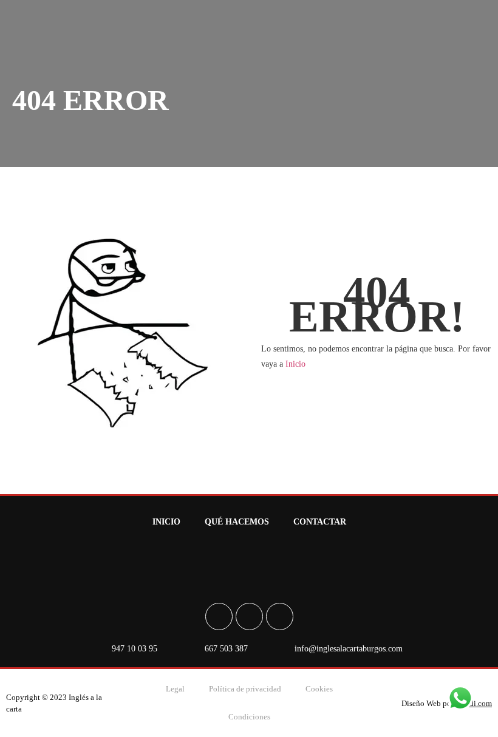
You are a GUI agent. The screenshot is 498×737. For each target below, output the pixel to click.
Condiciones (249, 716)
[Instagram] (249, 616)
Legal (175, 688)
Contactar (319, 521)
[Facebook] (219, 616)
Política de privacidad (245, 688)
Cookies (319, 688)
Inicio (295, 363)
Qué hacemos (237, 521)
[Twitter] (279, 616)
